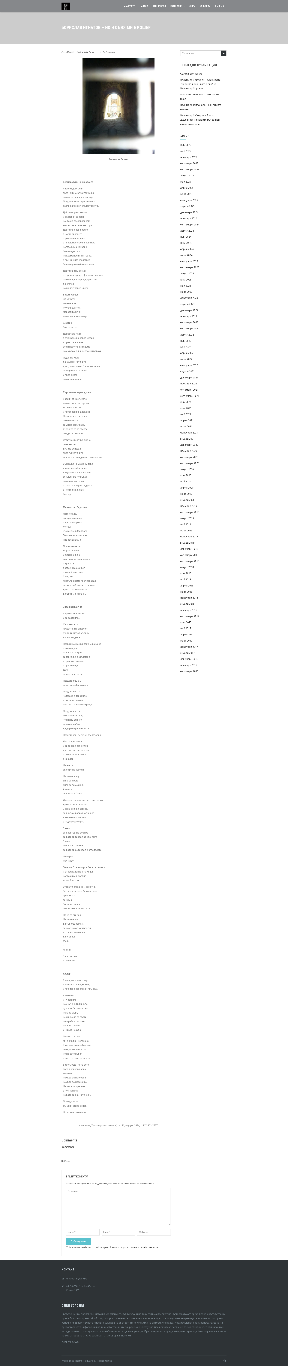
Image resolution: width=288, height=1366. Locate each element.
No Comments (109, 52)
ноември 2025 (188, 157)
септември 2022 (189, 328)
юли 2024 (185, 236)
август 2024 (187, 230)
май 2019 (185, 524)
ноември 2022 (188, 316)
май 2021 (185, 414)
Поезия (67, 1161)
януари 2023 (187, 304)
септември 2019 (189, 512)
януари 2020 (187, 500)
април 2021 (187, 420)
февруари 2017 (189, 646)
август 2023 (187, 273)
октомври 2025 (189, 163)
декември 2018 (189, 548)
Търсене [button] (219, 6)
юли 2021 (185, 402)
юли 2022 (185, 340)
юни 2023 (185, 279)
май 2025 (185, 181)
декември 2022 (189, 310)
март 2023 (186, 291)
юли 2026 (185, 145)
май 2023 (185, 285)
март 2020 (186, 493)
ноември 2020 (188, 451)
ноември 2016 (188, 665)
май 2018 (185, 579)
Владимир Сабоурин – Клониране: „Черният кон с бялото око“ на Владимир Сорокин (200, 84)
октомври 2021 (189, 389)
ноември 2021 (188, 383)
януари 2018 (187, 604)
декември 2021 (189, 377)
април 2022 (187, 353)
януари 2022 (187, 371)
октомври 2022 (189, 322)
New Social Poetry (86, 52)
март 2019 (186, 530)
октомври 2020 (189, 457)
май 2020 (185, 481)
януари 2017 (187, 653)
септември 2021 (189, 395)
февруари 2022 (189, 365)
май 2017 (185, 628)
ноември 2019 (188, 506)
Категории (176, 6)
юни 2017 (185, 622)
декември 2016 (189, 659)
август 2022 (187, 334)
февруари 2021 (189, 432)
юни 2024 (185, 242)
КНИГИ (192, 6)
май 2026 (185, 151)
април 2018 (187, 585)
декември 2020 (189, 444)
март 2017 (186, 640)
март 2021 (186, 426)
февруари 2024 (189, 261)
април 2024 (187, 249)
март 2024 (186, 255)
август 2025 (187, 175)
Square (89, 1360)
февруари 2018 (189, 597)
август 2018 (187, 567)
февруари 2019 (189, 536)
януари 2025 (187, 206)
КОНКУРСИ (205, 6)
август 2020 (187, 469)
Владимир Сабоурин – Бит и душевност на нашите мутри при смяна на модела (200, 120)
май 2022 (185, 347)
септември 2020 (189, 463)
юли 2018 (185, 573)
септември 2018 (189, 561)
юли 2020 (185, 475)
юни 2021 (185, 408)
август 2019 (187, 518)
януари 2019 (187, 542)
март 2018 (186, 591)
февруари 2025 (189, 200)
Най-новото (159, 6)
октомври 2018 (189, 555)
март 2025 (186, 194)
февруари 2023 (189, 298)
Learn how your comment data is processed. (135, 1247)
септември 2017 (189, 616)
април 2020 (187, 487)
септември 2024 (189, 224)
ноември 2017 (188, 610)
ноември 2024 (188, 218)
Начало (144, 6)
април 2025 (187, 187)
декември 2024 (189, 212)
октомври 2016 (189, 671)
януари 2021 (187, 438)
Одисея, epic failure (191, 73)
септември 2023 (189, 267)
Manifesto (129, 6)
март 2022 (186, 359)
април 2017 (187, 634)
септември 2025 (189, 169)
